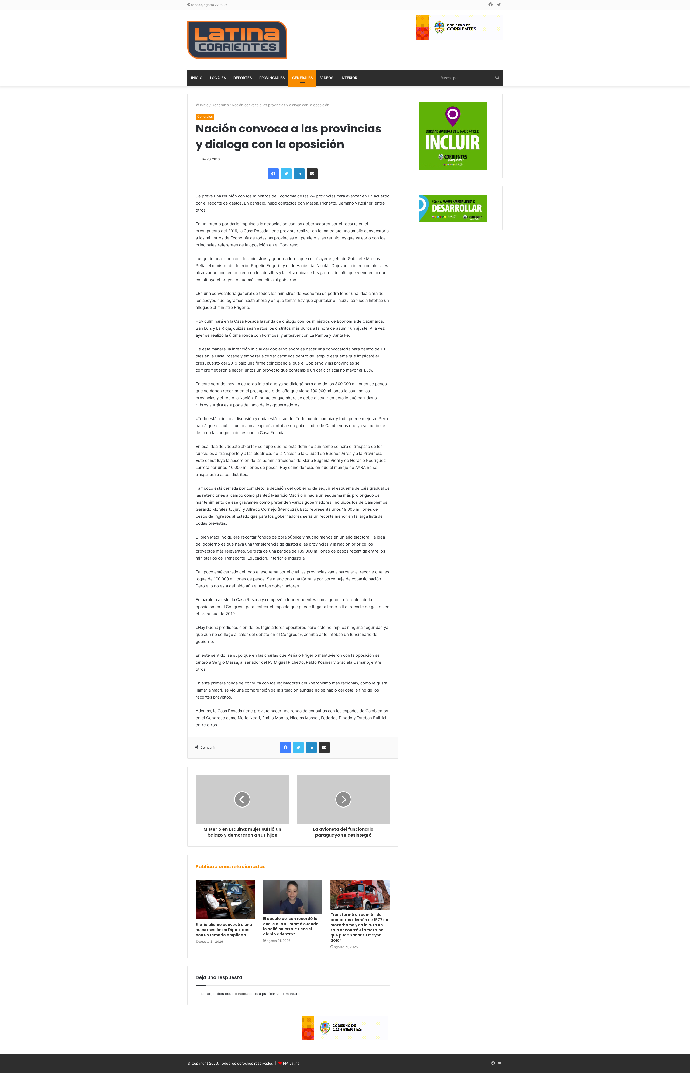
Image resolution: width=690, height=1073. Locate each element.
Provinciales (272, 78)
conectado (244, 994)
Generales (302, 78)
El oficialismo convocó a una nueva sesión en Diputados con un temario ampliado (224, 930)
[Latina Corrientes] (237, 40)
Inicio (196, 78)
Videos (326, 78)
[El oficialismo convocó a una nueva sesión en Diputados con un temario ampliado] (225, 899)
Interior (349, 78)
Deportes (242, 78)
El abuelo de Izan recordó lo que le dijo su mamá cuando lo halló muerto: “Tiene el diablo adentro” (291, 926)
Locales (218, 78)
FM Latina (291, 1063)
